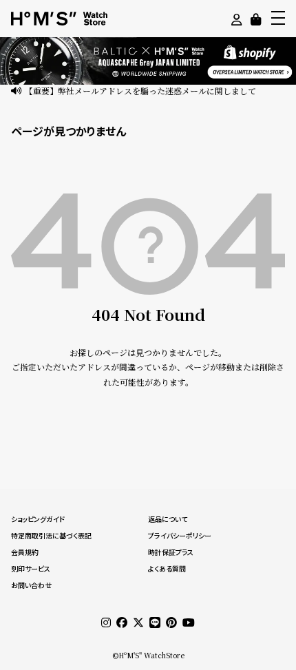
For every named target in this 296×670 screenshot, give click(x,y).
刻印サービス (30, 569)
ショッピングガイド (38, 519)
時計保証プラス (170, 552)
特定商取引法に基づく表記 (51, 536)
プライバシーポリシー (179, 536)
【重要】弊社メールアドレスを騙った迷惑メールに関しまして (140, 90)
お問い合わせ (31, 585)
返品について (167, 519)
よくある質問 (167, 569)
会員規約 (25, 552)
